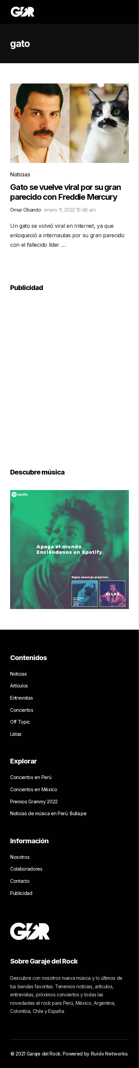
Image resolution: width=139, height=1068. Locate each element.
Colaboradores (26, 869)
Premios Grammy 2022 (34, 801)
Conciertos (21, 710)
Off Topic (20, 722)
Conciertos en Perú (30, 777)
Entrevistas (21, 698)
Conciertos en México (33, 789)
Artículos (19, 685)
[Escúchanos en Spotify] (69, 548)
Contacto (19, 881)
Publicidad (21, 893)
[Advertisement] (69, 375)
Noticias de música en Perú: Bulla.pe (48, 813)
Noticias (20, 174)
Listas (16, 734)
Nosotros (19, 857)
